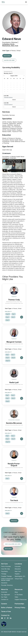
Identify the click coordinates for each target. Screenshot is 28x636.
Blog (16, 592)
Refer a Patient (6, 607)
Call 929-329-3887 (9, 60)
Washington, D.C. (20, 576)
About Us (4, 589)
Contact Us (4, 599)
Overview (4, 592)
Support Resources (21, 599)
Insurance (4, 583)
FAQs (16, 597)
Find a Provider (6, 566)
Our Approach (5, 594)
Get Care (4, 564)
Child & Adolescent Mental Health (7, 579)
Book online (7, 55)
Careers (4, 603)
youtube (2, 618)
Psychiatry (4, 571)
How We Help (5, 569)
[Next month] (24, 76)
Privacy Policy (20, 607)
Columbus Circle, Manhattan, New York (10, 44)
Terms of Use (6, 611)
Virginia (17, 574)
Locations (18, 564)
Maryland (18, 569)
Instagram (8, 618)
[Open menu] (26, 2)
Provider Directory (7, 585)
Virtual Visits (18, 578)
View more (14, 520)
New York (18, 571)
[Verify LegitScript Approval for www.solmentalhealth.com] (14, 624)
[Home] (3, 2)
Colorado (18, 566)
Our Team (4, 597)
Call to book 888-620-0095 (13, 544)
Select (14, 99)
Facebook (5, 618)
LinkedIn (10, 618)
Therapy (3, 574)
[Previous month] (4, 76)
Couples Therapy (6, 576)
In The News (19, 594)
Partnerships (19, 603)
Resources (19, 589)
